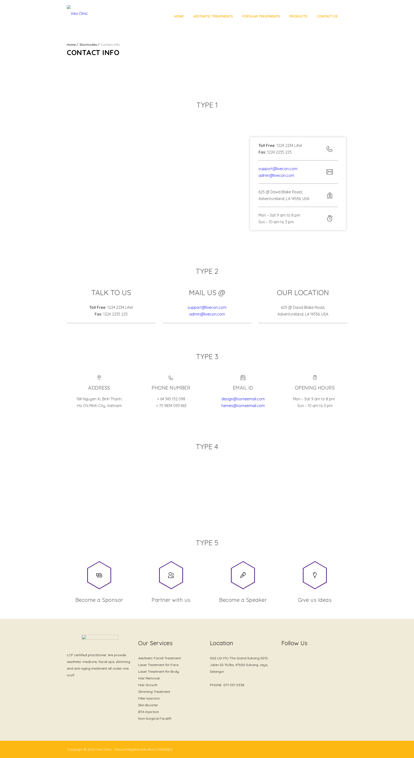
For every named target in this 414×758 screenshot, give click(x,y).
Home (179, 16)
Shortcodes (88, 44)
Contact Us (327, 16)
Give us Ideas (315, 600)
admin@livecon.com (276, 175)
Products (298, 16)
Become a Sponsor (99, 600)
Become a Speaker (243, 600)
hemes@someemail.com (243, 405)
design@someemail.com (243, 398)
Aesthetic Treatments (213, 16)
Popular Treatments (261, 16)
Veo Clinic (104, 749)
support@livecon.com (278, 168)
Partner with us (171, 600)
